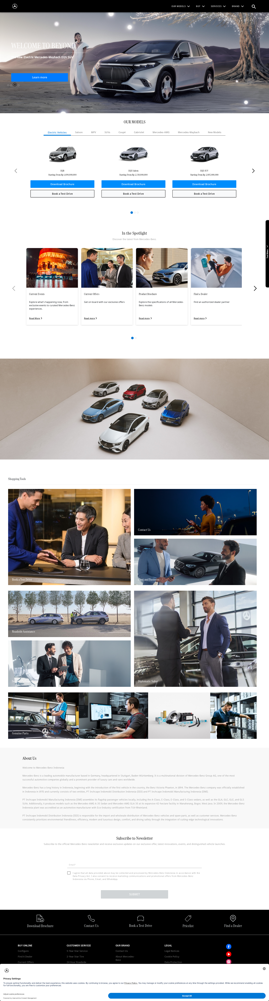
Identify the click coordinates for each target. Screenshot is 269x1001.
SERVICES (216, 6)
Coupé (122, 132)
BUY (198, 6)
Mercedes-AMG (161, 132)
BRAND (236, 6)
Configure (23, 951)
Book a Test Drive (62, 193)
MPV (93, 132)
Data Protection (173, 962)
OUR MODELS (178, 6)
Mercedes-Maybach (189, 132)
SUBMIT (134, 894)
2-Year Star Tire (75, 956)
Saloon (79, 132)
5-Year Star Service (77, 951)
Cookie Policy (171, 956)
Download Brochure (62, 184)
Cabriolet (139, 132)
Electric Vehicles (57, 132)
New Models (214, 132)
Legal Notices (171, 951)
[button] (131, 212)
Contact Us (122, 951)
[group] (62, 171)
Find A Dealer (25, 956)
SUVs (107, 132)
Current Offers (26, 962)
